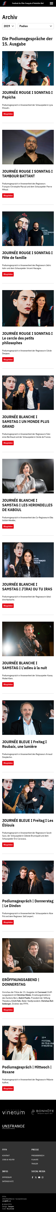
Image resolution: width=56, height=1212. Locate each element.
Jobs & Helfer (8, 1160)
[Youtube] (39, 1177)
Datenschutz (8, 1181)
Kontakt (6, 1155)
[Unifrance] (13, 1126)
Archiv (9, 17)
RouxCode (10, 1209)
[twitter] (36, 1177)
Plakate (34, 1160)
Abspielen (8, 113)
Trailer (34, 1164)
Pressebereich (37, 1155)
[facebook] (32, 1177)
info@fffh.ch (6, 1201)
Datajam (11, 1206)
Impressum (7, 1177)
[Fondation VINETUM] (13, 1112)
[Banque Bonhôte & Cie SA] (42, 1112)
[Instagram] (42, 1177)
